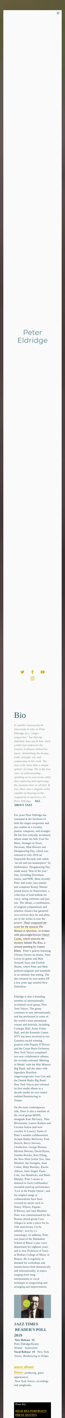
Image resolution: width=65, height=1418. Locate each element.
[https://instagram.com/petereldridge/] (32, 678)
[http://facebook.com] (32, 672)
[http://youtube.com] (42, 672)
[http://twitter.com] (22, 672)
